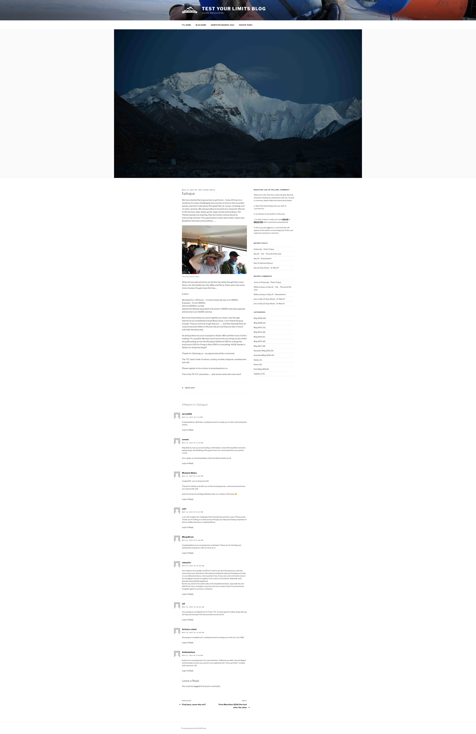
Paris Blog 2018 (260, 369)
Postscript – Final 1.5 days (264, 249)
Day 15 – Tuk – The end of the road (267, 254)
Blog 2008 (258, 323)
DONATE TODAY (246, 25)
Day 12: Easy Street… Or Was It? (266, 268)
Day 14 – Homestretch (262, 258)
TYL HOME (186, 25)
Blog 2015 (258, 341)
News (256, 364)
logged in (198, 686)
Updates (257, 374)
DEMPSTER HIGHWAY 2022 (222, 25)
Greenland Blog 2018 (262, 355)
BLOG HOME (201, 25)
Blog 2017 (190, 388)
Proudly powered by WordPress (193, 728)
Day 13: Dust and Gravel (263, 263)
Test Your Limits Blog (234, 8)
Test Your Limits (206, 190)
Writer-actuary (259, 287)
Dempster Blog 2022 (262, 351)
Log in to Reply (187, 430)
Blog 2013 (258, 332)
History (256, 360)
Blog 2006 (258, 318)
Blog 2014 (258, 337)
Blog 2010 (258, 327)
